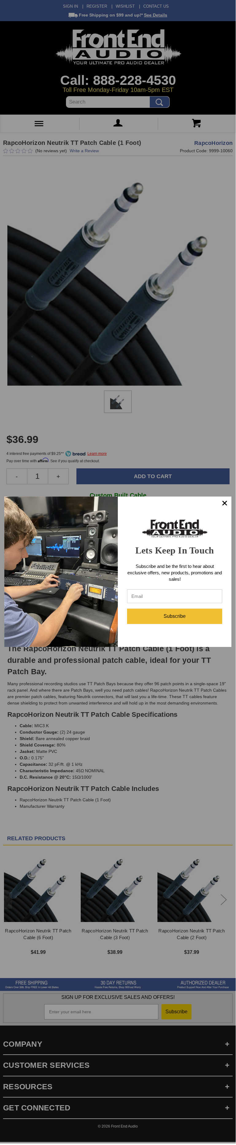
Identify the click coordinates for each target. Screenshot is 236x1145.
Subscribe (175, 616)
